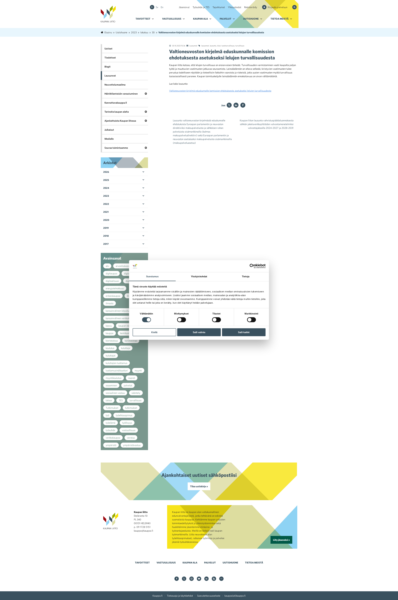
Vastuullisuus (171, 18)
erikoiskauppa (113, 295)
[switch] (181, 319)
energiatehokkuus (115, 288)
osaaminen (111, 385)
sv (157, 7)
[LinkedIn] (236, 105)
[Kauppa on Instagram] (191, 579)
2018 (106, 235)
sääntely (136, 392)
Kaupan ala (200, 18)
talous (109, 400)
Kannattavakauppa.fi (115, 102)
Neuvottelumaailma (114, 84)
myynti (138, 370)
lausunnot (205, 45)
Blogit (107, 66)
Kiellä (154, 332)
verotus (131, 437)
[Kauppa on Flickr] (221, 579)
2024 (106, 187)
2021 (106, 211)
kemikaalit (125, 333)
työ (107, 415)
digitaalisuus (112, 280)
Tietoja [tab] (245, 276)
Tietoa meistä (280, 18)
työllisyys (127, 422)
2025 (106, 180)
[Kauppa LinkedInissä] (206, 579)
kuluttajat (110, 355)
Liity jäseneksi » (281, 539)
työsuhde (110, 430)
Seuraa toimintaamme (116, 147)
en (162, 7)
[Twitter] (229, 105)
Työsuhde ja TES (201, 7)
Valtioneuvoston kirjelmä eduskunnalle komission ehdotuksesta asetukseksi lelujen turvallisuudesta (220, 90)
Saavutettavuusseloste (208, 595)
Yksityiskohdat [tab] (199, 276)
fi (152, 7)
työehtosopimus (124, 415)
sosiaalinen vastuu (115, 392)
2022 (106, 203)
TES (121, 400)
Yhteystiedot (234, 7)
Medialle (109, 138)
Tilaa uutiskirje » (199, 486)
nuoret (131, 378)
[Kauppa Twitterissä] (184, 579)
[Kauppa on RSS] (214, 579)
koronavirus (131, 340)
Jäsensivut (184, 7)
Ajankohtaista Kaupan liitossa (120, 120)
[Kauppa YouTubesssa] (199, 579)
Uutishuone (251, 18)
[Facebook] (242, 105)
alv (107, 266)
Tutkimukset (112, 407)
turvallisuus (239, 45)
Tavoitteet (143, 18)
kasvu (109, 325)
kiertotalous (112, 340)
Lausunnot (193, 45)
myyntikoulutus (113, 378)
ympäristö (111, 445)
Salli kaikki (244, 332)
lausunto (213, 45)
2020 (106, 220)
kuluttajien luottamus (116, 363)
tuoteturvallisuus (228, 45)
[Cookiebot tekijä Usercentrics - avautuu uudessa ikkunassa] (252, 266)
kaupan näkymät (126, 325)
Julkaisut (109, 129)
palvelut (128, 385)
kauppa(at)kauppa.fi (235, 595)
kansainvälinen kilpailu (117, 310)
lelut (219, 45)
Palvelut (225, 18)
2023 (106, 195)
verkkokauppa (113, 437)
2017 (106, 243)
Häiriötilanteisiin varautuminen (121, 93)
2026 (106, 171)
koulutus (110, 348)
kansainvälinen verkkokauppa (121, 318)
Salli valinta (199, 332)
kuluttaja (125, 348)
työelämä (110, 422)
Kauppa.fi (158, 595)
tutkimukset (131, 407)
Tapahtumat (219, 7)
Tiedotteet (110, 57)
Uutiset (108, 48)
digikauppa (111, 273)
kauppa (109, 333)
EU (128, 295)
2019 (106, 227)
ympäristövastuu (132, 445)
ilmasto (109, 303)
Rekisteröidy (250, 7)
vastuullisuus (128, 430)
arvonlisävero (123, 266)
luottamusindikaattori (117, 370)
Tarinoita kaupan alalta (116, 111)
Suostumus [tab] (152, 276)
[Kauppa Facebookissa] (176, 579)
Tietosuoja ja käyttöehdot (180, 595)
